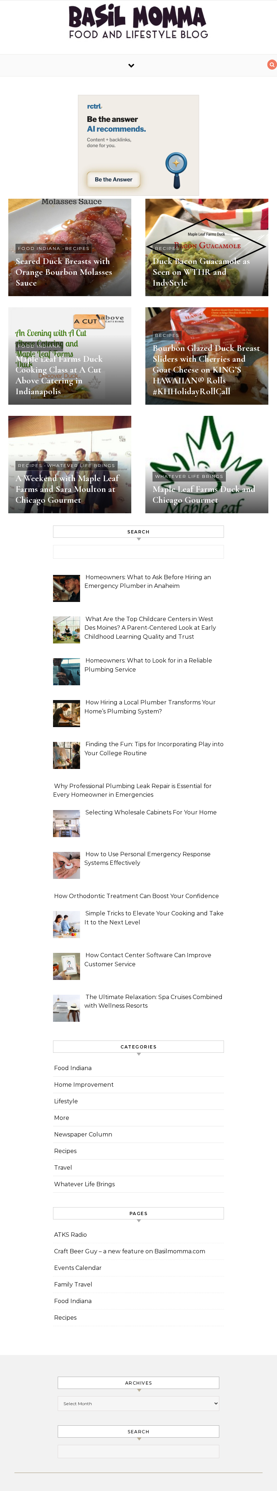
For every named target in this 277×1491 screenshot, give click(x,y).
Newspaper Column (83, 1134)
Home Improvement (84, 1084)
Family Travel (73, 1284)
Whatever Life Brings (81, 465)
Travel (63, 1167)
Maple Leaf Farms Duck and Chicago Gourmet (204, 494)
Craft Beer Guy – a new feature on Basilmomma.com (129, 1251)
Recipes (77, 248)
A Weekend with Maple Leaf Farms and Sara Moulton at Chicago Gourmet (67, 489)
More (61, 1117)
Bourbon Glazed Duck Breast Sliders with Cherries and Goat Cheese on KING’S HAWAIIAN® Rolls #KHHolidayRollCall (206, 370)
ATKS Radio (70, 1234)
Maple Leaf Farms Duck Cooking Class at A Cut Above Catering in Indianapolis (59, 375)
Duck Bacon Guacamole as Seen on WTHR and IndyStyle (201, 272)
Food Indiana (39, 248)
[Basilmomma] (138, 24)
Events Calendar (78, 1268)
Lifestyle (66, 1101)
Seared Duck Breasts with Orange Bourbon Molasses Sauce (64, 272)
